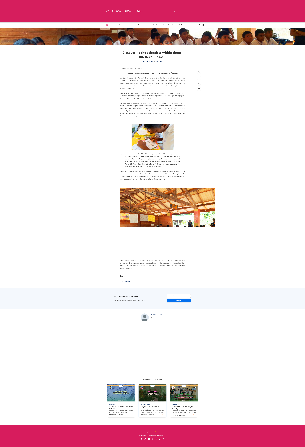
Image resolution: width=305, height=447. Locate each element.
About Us (107, 11)
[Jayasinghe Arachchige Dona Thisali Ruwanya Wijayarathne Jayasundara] (173, 387)
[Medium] (160, 439)
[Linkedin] (149, 439)
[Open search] (199, 25)
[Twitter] (199, 83)
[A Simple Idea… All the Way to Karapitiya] (178, 414)
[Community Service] (162, 415)
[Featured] (195, 387)
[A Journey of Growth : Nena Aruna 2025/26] (116, 414)
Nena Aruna (112, 404)
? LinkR (192, 25)
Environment (183, 25)
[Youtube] (156, 439)
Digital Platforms (139, 11)
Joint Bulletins (118, 11)
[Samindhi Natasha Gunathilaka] (142, 387)
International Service (169, 25)
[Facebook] (199, 89)
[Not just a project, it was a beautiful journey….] (147, 414)
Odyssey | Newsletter (128, 11)
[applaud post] (199, 72)
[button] (121, 230)
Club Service (157, 25)
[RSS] (163, 439)
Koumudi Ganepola (157, 314)
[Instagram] (152, 439)
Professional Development (142, 25)
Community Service (125, 25)
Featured (113, 25)
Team (113, 11)
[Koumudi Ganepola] (145, 317)
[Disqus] (152, 352)
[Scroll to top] (199, 78)
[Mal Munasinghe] (110, 387)
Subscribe (178, 300)
